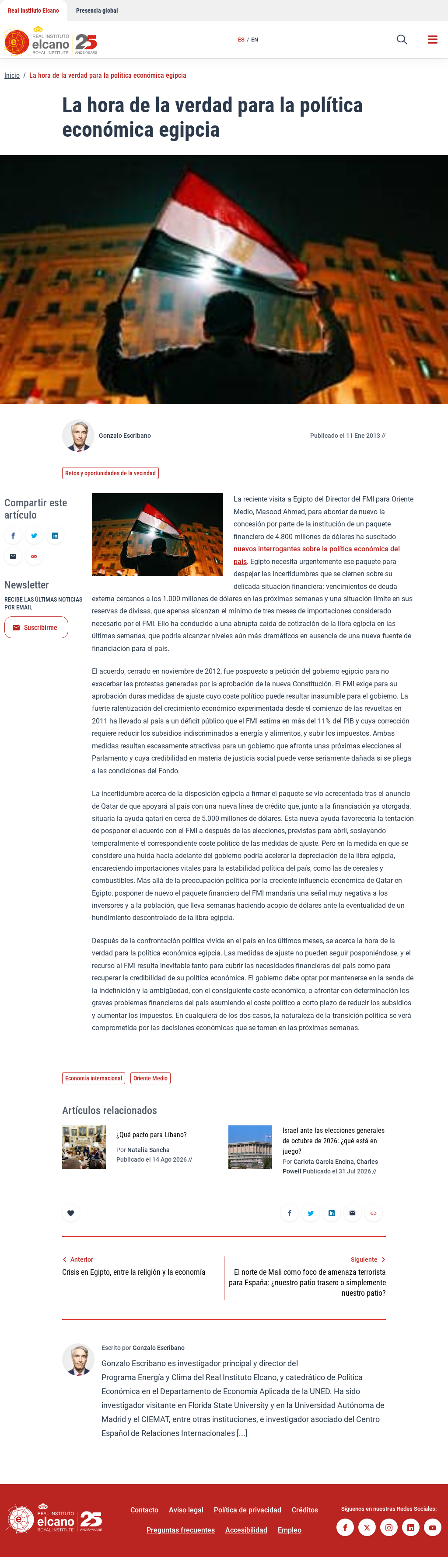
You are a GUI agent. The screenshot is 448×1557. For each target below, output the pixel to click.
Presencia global (97, 10)
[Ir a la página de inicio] (59, 37)
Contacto (144, 1510)
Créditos (305, 1510)
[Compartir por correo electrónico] (13, 557)
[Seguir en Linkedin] (411, 1528)
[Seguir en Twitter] (367, 1528)
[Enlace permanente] (34, 557)
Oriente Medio (150, 1078)
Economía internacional (93, 1078)
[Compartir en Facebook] (13, 536)
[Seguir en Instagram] (389, 1528)
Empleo (289, 1530)
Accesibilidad (246, 1530)
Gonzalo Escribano (125, 435)
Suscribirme (40, 627)
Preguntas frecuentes (181, 1530)
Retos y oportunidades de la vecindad (110, 473)
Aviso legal (186, 1510)
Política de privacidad (247, 1510)
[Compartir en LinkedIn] (55, 536)
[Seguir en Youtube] (432, 1528)
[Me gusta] (71, 1212)
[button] (402, 40)
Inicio (12, 75)
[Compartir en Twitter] (34, 536)
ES (241, 39)
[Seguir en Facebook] (345, 1528)
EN (254, 39)
